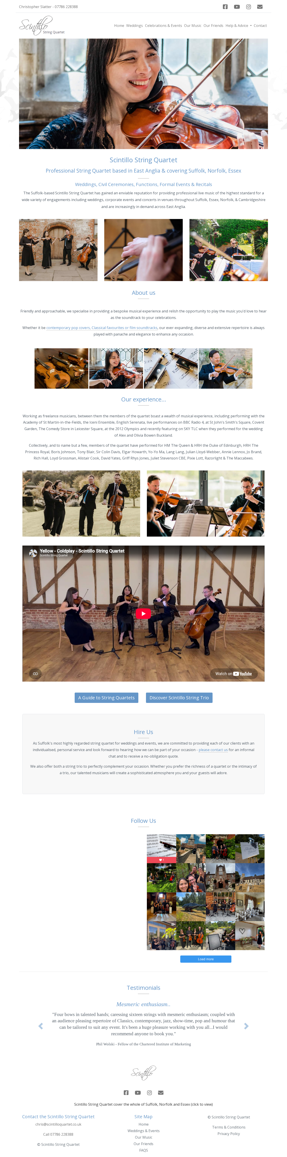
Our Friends (213, 25)
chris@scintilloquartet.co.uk (58, 1130)
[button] (38, 94)
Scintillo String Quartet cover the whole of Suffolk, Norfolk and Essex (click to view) (143, 1110)
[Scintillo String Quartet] (61, 368)
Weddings (134, 25)
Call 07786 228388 (58, 1140)
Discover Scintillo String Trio (179, 698)
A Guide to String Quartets (106, 698)
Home (119, 25)
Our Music (192, 25)
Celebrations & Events (163, 25)
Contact (260, 25)
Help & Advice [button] (237, 25)
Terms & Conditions (229, 1133)
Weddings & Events (144, 1137)
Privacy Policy (228, 1140)
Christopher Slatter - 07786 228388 (48, 6)
